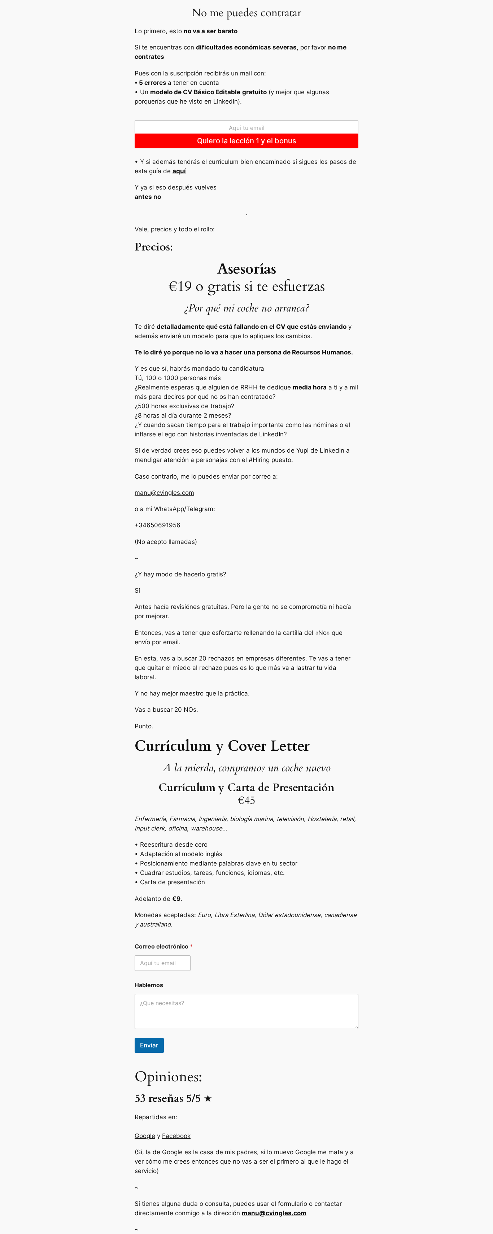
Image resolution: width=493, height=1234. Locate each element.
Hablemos (149, 985)
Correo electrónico (164, 946)
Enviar (149, 1045)
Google (145, 1135)
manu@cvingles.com (164, 492)
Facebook (176, 1135)
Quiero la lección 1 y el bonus (246, 140)
